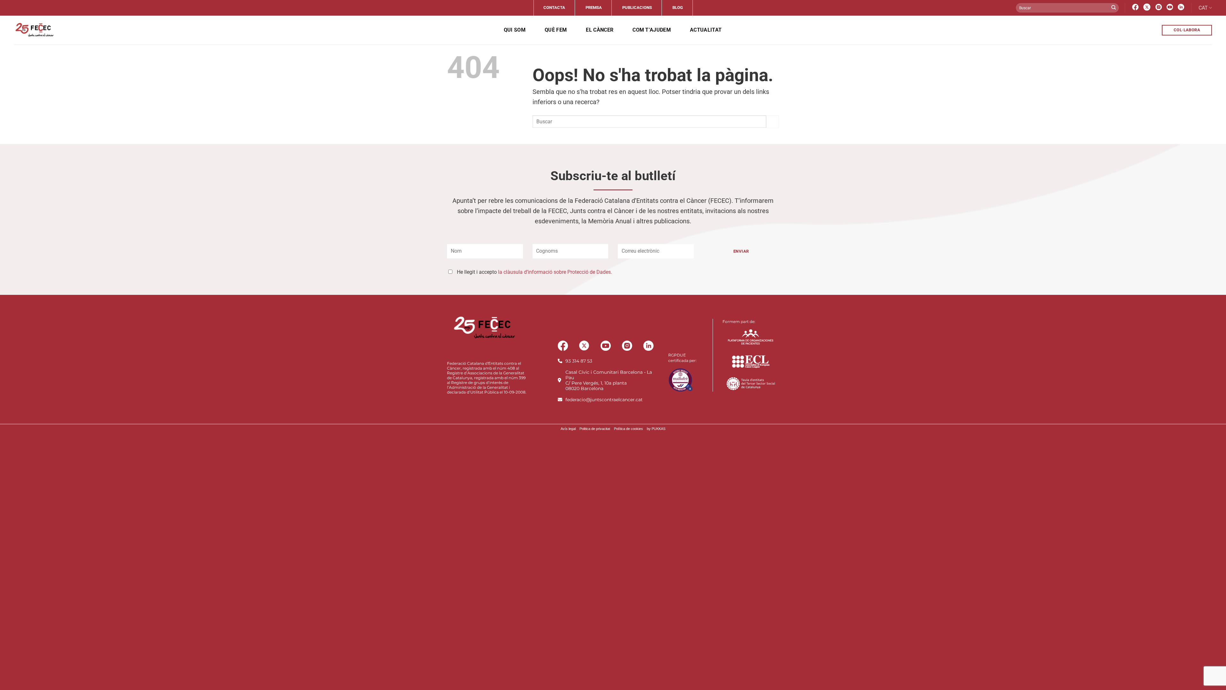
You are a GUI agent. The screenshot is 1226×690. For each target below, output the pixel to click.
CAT (1203, 8)
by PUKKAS (656, 429)
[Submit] (1113, 8)
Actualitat (706, 30)
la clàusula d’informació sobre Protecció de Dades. (555, 272)
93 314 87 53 (578, 361)
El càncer (599, 30)
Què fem (556, 30)
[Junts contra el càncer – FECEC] (34, 30)
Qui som (515, 30)
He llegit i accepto (534, 272)
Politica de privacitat (594, 429)
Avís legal (568, 429)
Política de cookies (628, 429)
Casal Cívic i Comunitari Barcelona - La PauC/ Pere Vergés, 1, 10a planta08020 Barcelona (608, 380)
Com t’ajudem (651, 30)
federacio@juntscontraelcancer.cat (604, 399)
